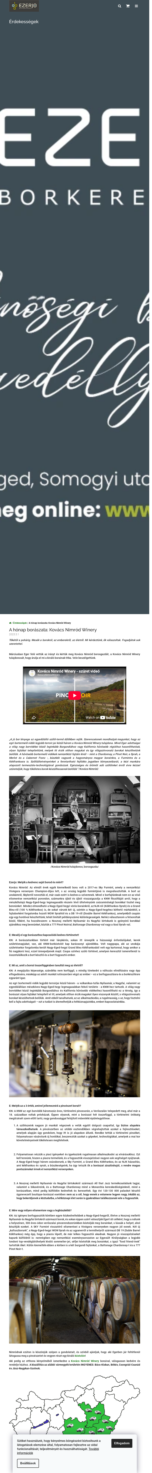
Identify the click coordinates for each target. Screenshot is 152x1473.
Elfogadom (122, 1443)
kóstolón (80, 1355)
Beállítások (28, 1463)
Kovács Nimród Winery (85, 1360)
